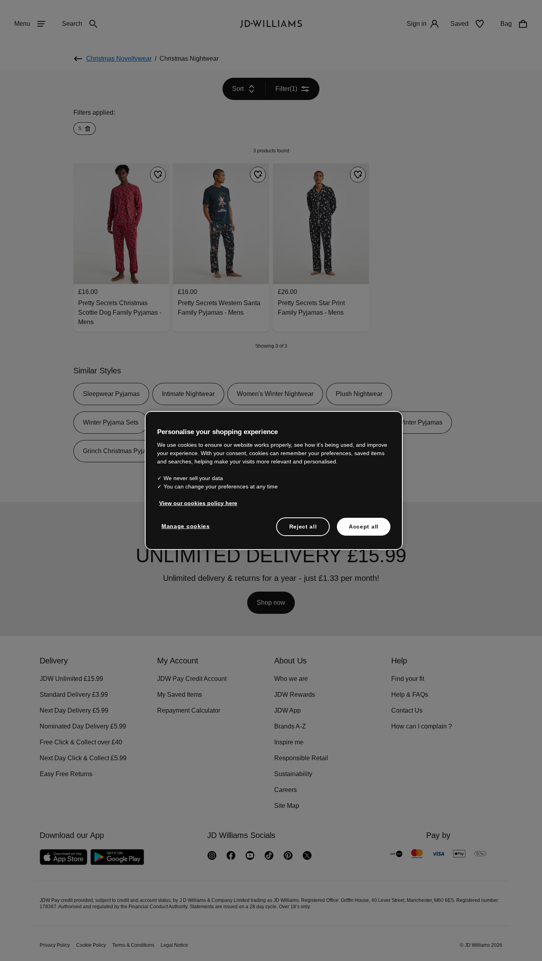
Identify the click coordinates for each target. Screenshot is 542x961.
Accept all (363, 530)
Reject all (303, 530)
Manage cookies (186, 530)
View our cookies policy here (198, 507)
